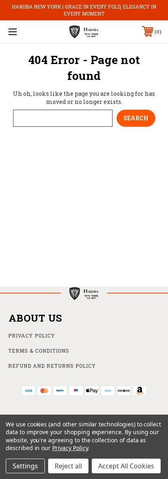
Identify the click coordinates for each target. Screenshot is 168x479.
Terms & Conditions (38, 350)
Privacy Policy (31, 335)
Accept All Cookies (126, 465)
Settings (25, 465)
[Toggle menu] (24, 31)
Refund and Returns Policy (52, 365)
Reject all (68, 465)
